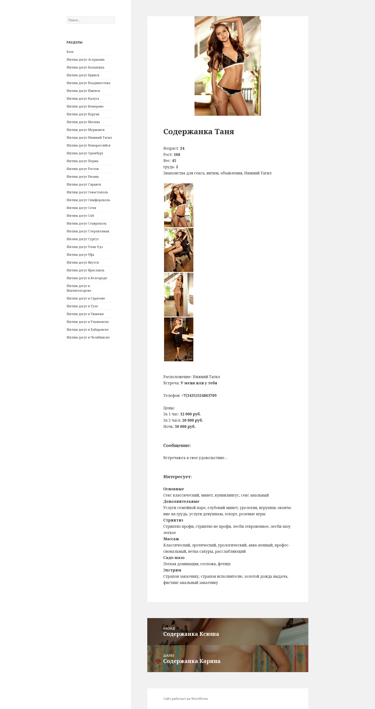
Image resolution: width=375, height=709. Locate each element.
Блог (70, 52)
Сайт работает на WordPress (185, 699)
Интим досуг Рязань (83, 176)
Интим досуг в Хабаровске (88, 329)
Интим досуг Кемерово (85, 106)
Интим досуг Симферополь (88, 200)
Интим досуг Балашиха (85, 67)
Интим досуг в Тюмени (85, 314)
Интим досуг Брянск (83, 75)
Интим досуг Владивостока (88, 83)
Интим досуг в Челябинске (88, 337)
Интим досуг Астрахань (86, 59)
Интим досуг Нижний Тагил (89, 137)
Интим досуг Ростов (83, 169)
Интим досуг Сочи (81, 208)
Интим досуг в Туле (82, 306)
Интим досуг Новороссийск (89, 145)
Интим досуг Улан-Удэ (85, 247)
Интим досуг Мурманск (86, 130)
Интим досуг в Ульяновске (88, 322)
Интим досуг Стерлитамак (88, 231)
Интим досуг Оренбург (85, 153)
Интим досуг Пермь (82, 161)
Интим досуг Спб (80, 215)
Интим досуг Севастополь (87, 192)
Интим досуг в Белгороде (87, 278)
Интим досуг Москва (83, 122)
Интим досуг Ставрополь (87, 223)
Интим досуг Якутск (83, 262)
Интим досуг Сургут (83, 239)
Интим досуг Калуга (83, 98)
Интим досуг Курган (83, 114)
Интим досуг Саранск (84, 184)
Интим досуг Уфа (80, 254)
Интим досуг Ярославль (85, 270)
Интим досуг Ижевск (83, 91)
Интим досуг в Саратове (86, 298)
